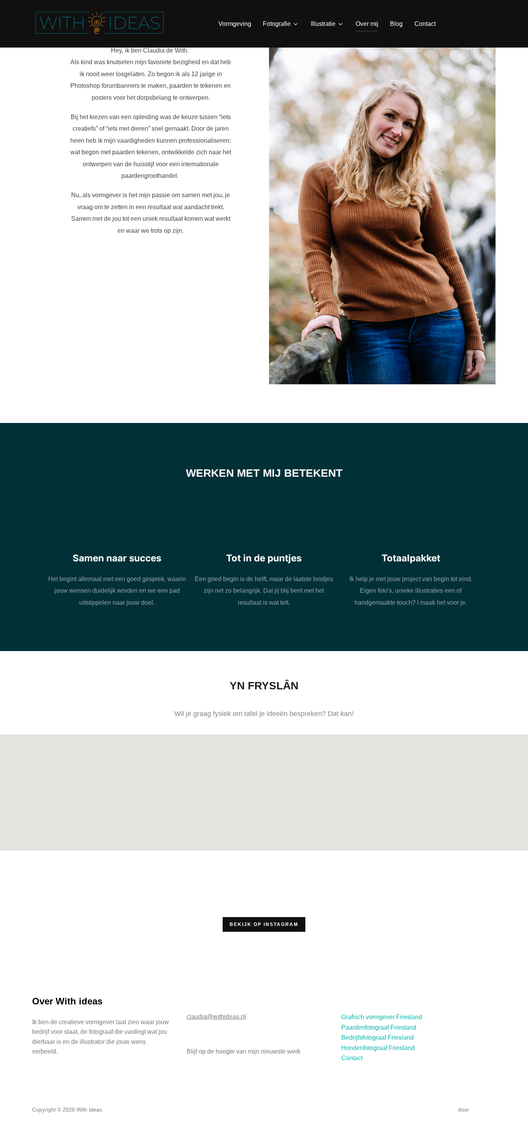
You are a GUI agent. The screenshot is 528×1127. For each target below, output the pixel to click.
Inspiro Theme (438, 1110)
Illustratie (323, 23)
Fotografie (277, 23)
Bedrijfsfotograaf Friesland (377, 1037)
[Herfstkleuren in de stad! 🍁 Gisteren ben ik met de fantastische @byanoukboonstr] (144, 924)
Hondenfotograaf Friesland (378, 1048)
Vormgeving (234, 23)
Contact (425, 23)
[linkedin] (488, 23)
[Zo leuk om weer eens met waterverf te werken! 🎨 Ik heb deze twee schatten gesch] (337, 924)
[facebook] (453, 23)
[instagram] (470, 23)
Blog (396, 23)
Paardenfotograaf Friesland (378, 1027)
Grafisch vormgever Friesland (381, 1017)
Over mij (367, 23)
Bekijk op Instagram (264, 924)
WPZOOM (483, 1110)
